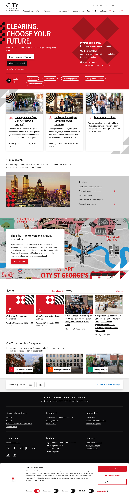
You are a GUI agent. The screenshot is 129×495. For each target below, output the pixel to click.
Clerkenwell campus (94, 442)
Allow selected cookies (112, 475)
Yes (30, 385)
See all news (117, 291)
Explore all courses (16, 69)
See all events (58, 291)
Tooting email (11, 426)
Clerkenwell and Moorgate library (59, 417)
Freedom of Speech (93, 423)
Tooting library (52, 420)
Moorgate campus (93, 445)
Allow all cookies (112, 469)
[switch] (56, 491)
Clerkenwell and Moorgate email (19, 423)
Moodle (9, 417)
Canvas (9, 420)
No (40, 385)
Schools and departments (96, 420)
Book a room (51, 423)
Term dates (90, 417)
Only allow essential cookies (112, 482)
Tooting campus (92, 448)
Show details (101, 491)
